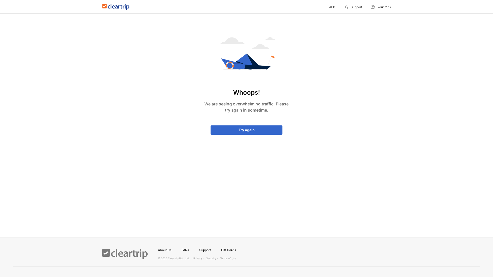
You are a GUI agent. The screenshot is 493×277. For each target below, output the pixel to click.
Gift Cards (228, 250)
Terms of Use (228, 258)
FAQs (185, 250)
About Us (164, 250)
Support (205, 250)
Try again (247, 130)
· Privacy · (198, 258)
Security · (212, 258)
